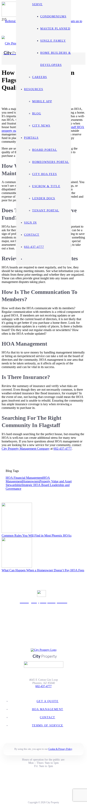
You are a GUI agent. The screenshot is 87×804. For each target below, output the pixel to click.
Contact (47, 717)
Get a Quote (48, 701)
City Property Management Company (26, 448)
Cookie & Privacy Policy (60, 749)
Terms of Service (47, 725)
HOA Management (47, 709)
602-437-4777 (62, 448)
